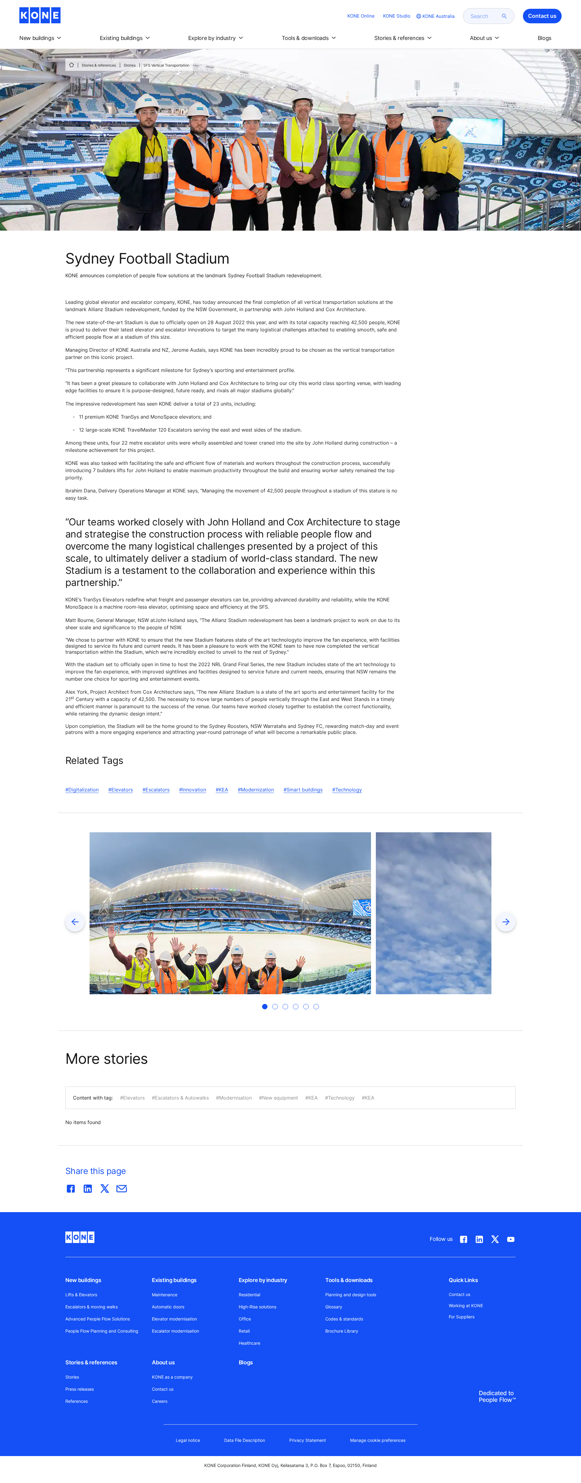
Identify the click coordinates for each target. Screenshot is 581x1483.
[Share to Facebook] (70, 1187)
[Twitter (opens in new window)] (495, 1238)
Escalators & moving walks (91, 1306)
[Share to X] (104, 1187)
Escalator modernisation (175, 1330)
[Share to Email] (121, 1187)
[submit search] (504, 16)
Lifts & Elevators (81, 1294)
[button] (41, 38)
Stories (130, 65)
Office (245, 1318)
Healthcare (249, 1343)
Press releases (79, 1389)
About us (163, 1362)
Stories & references (99, 65)
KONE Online (361, 16)
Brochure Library (341, 1330)
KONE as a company (172, 1376)
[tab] (265, 1006)
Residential (249, 1294)
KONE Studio (396, 16)
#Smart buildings (303, 790)
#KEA (222, 790)
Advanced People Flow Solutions (97, 1318)
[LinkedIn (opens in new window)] (479, 1238)
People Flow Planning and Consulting (101, 1330)
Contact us (162, 1389)
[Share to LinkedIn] (87, 1187)
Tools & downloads (349, 1280)
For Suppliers (461, 1316)
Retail (244, 1330)
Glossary (333, 1306)
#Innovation (192, 790)
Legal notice (188, 1440)
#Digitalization (82, 790)
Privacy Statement (307, 1440)
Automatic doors (168, 1306)
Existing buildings (174, 1280)
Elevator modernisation (174, 1318)
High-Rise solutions (257, 1306)
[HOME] (71, 64)
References (76, 1401)
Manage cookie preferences (377, 1440)
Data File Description (244, 1440)
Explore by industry (263, 1280)
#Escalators (156, 790)
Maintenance (164, 1294)
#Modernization (256, 790)
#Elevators (120, 790)
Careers (159, 1401)
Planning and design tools (350, 1294)
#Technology (347, 790)
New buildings (83, 1280)
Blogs (246, 1362)
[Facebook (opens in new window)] (463, 1238)
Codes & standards (344, 1318)
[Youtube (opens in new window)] (511, 1238)
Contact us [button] (542, 16)
